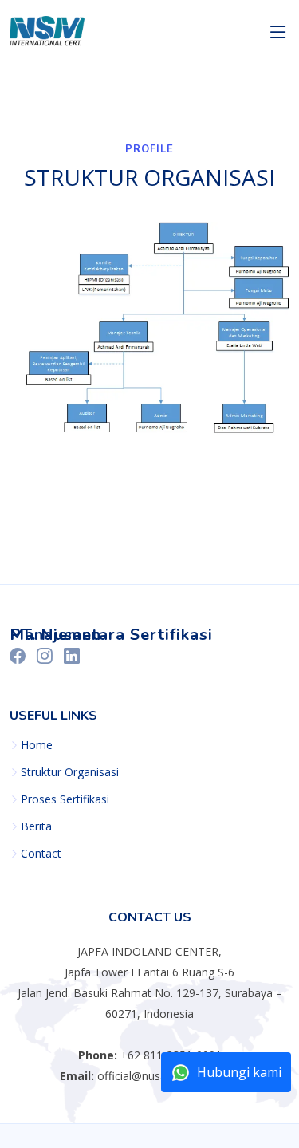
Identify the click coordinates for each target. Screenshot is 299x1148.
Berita (36, 826)
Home (37, 745)
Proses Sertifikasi (65, 799)
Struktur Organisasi (70, 772)
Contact (41, 853)
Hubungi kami (239, 1072)
